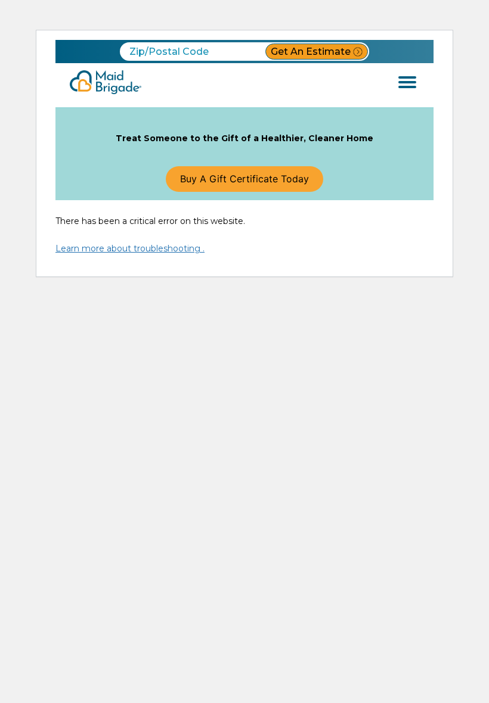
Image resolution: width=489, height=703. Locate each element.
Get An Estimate (311, 51)
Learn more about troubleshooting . (130, 248)
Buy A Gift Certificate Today (244, 179)
